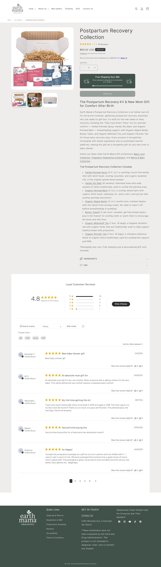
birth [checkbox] (43, 338)
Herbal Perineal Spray (96, 172)
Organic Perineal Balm (96, 190)
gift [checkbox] (20, 338)
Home (9, 20)
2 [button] (75, 481)
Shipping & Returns (55, 515)
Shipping (83, 53)
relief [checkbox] (27, 338)
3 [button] (80, 481)
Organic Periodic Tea (96, 234)
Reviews (50, 529)
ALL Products (18, 20)
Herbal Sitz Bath (93, 183)
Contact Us (87, 515)
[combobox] (52, 326)
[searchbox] (29, 326)
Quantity (83, 63)
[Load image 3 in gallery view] (50, 100)
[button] (32, 8)
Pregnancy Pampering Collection (108, 157)
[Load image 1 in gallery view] (19, 100)
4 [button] (85, 481)
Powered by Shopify (89, 564)
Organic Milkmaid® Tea (97, 223)
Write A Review (121, 304)
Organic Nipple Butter (96, 201)
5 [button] (89, 481)
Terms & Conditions (55, 538)
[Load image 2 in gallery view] (34, 100)
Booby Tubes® (92, 212)
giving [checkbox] (35, 338)
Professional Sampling (56, 524)
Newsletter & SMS (54, 520)
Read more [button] (73, 463)
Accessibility (52, 533)
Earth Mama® (76, 564)
